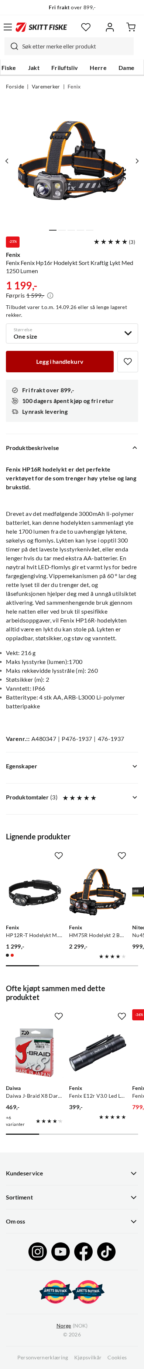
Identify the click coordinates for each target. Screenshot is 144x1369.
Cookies (117, 1357)
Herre (98, 67)
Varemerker (46, 87)
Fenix (74, 87)
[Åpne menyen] (8, 27)
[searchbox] (76, 46)
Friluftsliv (64, 67)
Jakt (34, 67)
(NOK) (72, 1326)
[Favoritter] (86, 27)
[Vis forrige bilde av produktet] (7, 161)
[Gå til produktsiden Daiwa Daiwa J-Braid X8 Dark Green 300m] (34, 1052)
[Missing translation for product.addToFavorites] (127, 361)
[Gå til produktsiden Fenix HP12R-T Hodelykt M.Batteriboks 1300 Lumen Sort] (34, 892)
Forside (15, 87)
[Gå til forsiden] (41, 27)
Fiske (8, 67)
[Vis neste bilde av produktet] (137, 161)
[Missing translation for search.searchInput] (11, 46)
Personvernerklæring (42, 1357)
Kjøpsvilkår (88, 1357)
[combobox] (69, 46)
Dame (126, 67)
